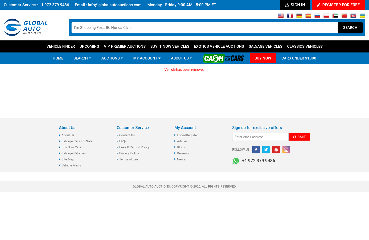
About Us (68, 135)
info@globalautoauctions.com (115, 5)
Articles (182, 141)
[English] (281, 17)
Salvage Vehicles (265, 46)
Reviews (183, 153)
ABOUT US (180, 58)
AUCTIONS (111, 58)
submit (299, 137)
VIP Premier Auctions (125, 46)
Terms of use (128, 159)
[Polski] (326, 17)
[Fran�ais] (290, 17)
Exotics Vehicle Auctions (219, 46)
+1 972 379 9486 (53, 5)
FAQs (123, 141)
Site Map (68, 159)
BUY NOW (263, 58)
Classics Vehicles (305, 46)
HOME (58, 58)
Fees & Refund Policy (134, 147)
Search (350, 27)
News (181, 159)
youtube (276, 149)
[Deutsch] (299, 17)
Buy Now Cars (71, 147)
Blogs (181, 147)
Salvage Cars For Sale (77, 141)
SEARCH (81, 58)
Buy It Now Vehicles (169, 46)
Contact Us (127, 135)
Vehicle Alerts (71, 165)
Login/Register (187, 135)
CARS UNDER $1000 (298, 58)
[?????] (353, 17)
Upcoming (89, 46)
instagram (286, 149)
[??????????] (362, 17)
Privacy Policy (129, 153)
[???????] (317, 17)
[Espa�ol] (308, 17)
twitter (266, 149)
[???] (344, 17)
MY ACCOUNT (145, 58)
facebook (256, 149)
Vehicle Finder (60, 46)
